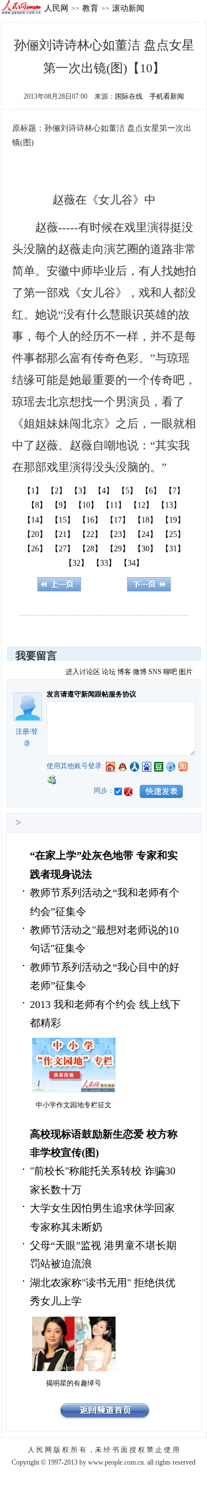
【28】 (90, 548)
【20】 (35, 534)
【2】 (57, 490)
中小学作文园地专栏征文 (74, 1105)
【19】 (173, 520)
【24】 (145, 534)
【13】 (169, 505)
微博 (140, 672)
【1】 (33, 490)
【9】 (61, 505)
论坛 (109, 672)
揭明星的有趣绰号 (73, 1383)
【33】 (104, 563)
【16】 (90, 520)
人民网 (56, 8)
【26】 (35, 548)
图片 (186, 672)
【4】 (104, 490)
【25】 (173, 534)
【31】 (173, 548)
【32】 (76, 563)
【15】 (63, 520)
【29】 (118, 548)
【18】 (145, 520)
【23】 (118, 534)
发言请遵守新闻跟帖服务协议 (91, 694)
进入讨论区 (83, 672)
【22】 (90, 534)
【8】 (37, 505)
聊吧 (170, 672)
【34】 (132, 563)
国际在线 (129, 96)
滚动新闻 (128, 8)
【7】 (174, 490)
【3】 (80, 490)
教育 (90, 8)
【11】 (114, 505)
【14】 (35, 520)
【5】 (127, 490)
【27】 (63, 548)
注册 (22, 731)
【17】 (118, 520)
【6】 (151, 490)
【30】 (145, 548)
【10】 (86, 505)
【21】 (63, 534)
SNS (155, 672)
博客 (124, 672)
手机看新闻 (167, 96)
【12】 (141, 505)
